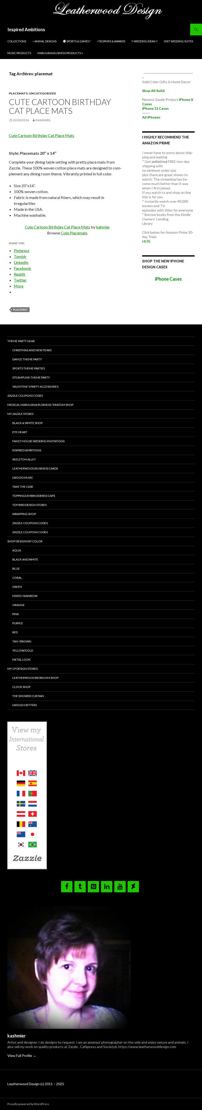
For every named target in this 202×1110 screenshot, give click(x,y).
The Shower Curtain (28, 696)
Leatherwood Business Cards (35, 468)
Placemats (18, 93)
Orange (18, 605)
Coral (17, 577)
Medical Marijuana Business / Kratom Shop (40, 405)
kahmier (103, 227)
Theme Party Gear (21, 341)
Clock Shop (21, 687)
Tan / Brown (21, 641)
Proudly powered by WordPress (28, 1104)
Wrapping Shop (24, 514)
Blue (16, 568)
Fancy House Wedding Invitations (38, 441)
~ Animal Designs (44, 41)
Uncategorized (42, 93)
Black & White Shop (27, 423)
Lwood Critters (24, 705)
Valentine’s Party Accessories (35, 386)
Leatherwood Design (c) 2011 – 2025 (35, 1084)
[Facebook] (66, 886)
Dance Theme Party (27, 359)
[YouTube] (120, 886)
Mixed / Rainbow (24, 596)
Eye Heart (19, 432)
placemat (20, 309)
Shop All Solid (153, 91)
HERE (146, 241)
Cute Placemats (74, 232)
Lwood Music (22, 477)
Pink (15, 614)
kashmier (43, 120)
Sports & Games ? (78, 41)
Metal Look (21, 659)
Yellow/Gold (22, 650)
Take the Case (22, 486)
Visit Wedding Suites (178, 41)
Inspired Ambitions (26, 29)
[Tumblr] (80, 886)
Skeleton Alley (24, 459)
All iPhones (151, 117)
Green (17, 587)
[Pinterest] (93, 886)
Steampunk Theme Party (31, 377)
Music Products (19, 53)
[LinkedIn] (106, 886)
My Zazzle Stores (20, 414)
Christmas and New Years (31, 350)
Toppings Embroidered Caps (33, 496)
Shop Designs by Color (24, 541)
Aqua (16, 550)
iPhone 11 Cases (155, 108)
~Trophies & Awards (111, 41)
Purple (17, 623)
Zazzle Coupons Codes (25, 395)
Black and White (25, 559)
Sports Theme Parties (28, 368)
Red (15, 632)
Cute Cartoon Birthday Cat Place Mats (60, 106)
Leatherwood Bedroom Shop (35, 678)
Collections (16, 41)
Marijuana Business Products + (60, 53)
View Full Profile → (21, 1055)
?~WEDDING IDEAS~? (144, 41)
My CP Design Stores (22, 668)
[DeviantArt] (133, 886)
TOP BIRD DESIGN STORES (29, 505)
